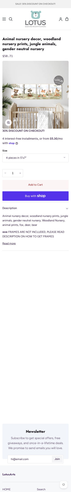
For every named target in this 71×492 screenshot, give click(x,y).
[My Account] (59, 19)
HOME (6, 489)
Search (41, 489)
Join (57, 459)
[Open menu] (3, 19)
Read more (9, 243)
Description (9, 208)
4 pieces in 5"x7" (16, 157)
